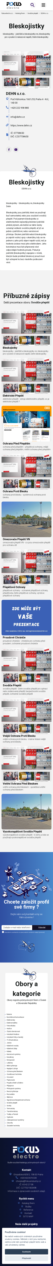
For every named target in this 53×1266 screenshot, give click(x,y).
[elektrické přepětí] (26, 376)
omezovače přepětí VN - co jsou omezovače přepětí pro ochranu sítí (26, 543)
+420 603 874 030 (28, 1178)
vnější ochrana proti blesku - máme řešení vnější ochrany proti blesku (24, 740)
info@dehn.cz (18, 117)
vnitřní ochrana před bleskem (20, 783)
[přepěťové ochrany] (26, 567)
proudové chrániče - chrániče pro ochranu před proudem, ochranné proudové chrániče (24, 642)
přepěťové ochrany (14, 587)
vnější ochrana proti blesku (19, 736)
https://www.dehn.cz (21, 125)
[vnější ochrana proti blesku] (26, 716)
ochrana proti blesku (15, 491)
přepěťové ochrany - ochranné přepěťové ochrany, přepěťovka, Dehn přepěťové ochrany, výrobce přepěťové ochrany (25, 593)
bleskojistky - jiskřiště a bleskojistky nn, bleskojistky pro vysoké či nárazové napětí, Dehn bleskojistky (25, 352)
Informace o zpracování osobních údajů (26, 1191)
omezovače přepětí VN (16, 539)
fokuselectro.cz (7, 13)
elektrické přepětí (13, 395)
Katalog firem (20, 13)
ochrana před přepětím (16, 443)
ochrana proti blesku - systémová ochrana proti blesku (24, 496)
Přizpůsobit (26, 1258)
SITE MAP (28, 1216)
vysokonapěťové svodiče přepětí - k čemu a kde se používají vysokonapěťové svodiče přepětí (26, 836)
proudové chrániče (14, 637)
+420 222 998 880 (20, 107)
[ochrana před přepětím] (26, 423)
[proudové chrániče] (26, 617)
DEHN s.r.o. (44, 13)
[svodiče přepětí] (26, 665)
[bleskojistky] (14, 5)
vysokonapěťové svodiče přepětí (22, 831)
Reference (28, 1210)
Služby (28, 1207)
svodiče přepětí (12, 685)
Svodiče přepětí (33, 13)
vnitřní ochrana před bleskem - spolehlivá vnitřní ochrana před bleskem (24, 788)
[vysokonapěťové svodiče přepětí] (26, 811)
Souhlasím (26, 1252)
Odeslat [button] (41, 927)
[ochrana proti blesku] (26, 471)
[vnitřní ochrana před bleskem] (26, 764)
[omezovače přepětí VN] (26, 519)
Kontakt (28, 1213)
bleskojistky (10, 347)
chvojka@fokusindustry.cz (28, 1181)
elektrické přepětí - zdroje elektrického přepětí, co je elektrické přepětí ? (26, 400)
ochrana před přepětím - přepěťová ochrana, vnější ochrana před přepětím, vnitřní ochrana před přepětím (27, 448)
